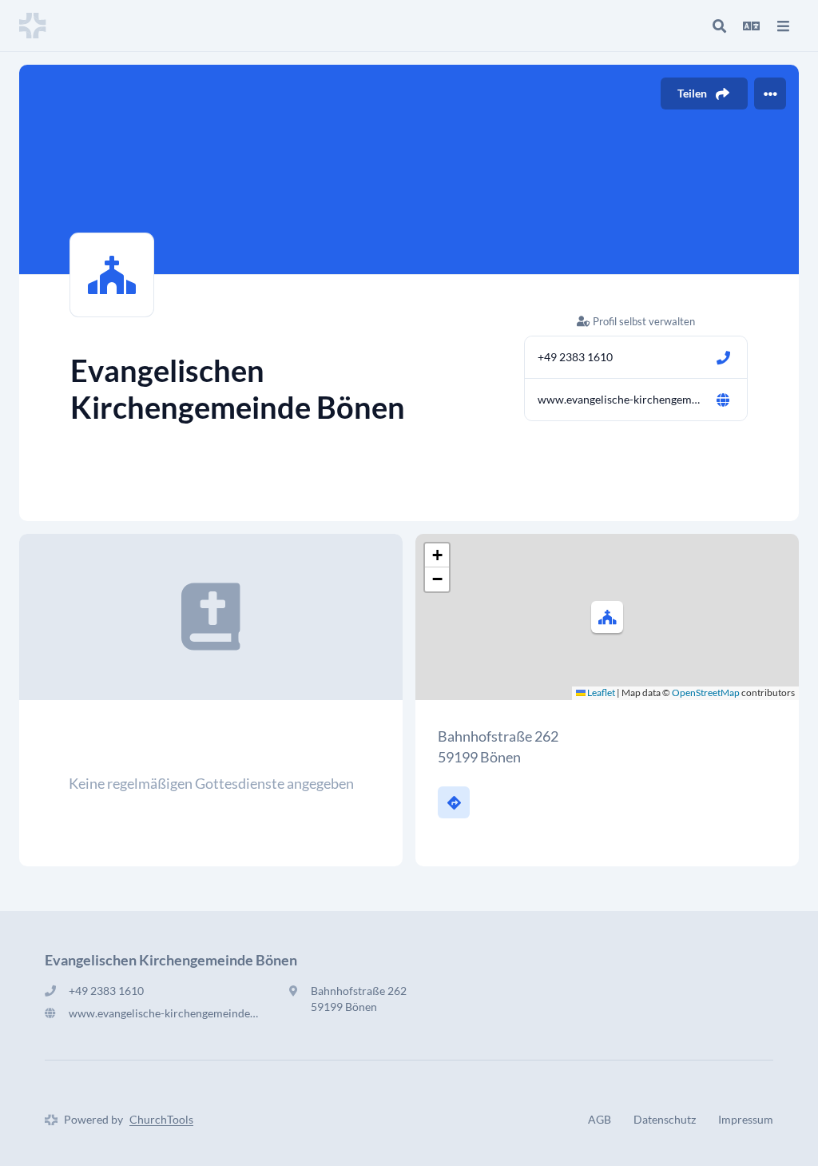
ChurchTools (161, 1119)
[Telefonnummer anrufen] (723, 357)
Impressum (745, 1119)
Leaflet (600, 692)
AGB (599, 1119)
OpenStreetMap (706, 692)
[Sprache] (751, 26)
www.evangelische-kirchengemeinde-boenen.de (620, 399)
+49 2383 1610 (575, 357)
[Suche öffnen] (719, 26)
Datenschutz (664, 1119)
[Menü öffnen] (783, 26)
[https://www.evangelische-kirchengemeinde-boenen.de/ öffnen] (723, 399)
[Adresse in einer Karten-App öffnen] (454, 802)
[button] (607, 617)
